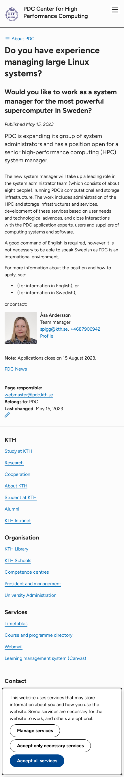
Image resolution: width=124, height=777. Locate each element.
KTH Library (16, 549)
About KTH (16, 486)
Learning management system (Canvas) (45, 658)
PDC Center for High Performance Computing (55, 12)
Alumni (12, 509)
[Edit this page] (7, 414)
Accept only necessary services (50, 745)
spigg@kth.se (54, 329)
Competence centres (27, 572)
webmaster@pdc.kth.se (29, 394)
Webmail (13, 646)
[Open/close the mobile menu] (115, 9)
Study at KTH (18, 451)
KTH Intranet (18, 520)
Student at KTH (21, 497)
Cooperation (17, 474)
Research (14, 462)
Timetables (16, 623)
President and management (33, 583)
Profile (46, 336)
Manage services (35, 730)
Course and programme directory (38, 635)
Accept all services (37, 760)
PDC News (16, 369)
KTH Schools (18, 560)
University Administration (31, 595)
